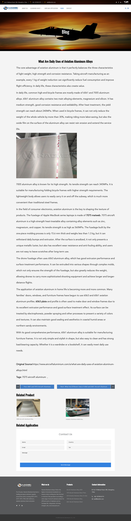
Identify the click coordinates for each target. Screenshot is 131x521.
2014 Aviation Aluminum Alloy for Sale (77, 496)
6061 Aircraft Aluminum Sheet (75, 502)
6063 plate (41, 301)
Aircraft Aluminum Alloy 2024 (74, 489)
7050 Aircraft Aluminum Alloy (74, 499)
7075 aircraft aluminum (34, 377)
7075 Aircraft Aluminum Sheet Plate (76, 492)
